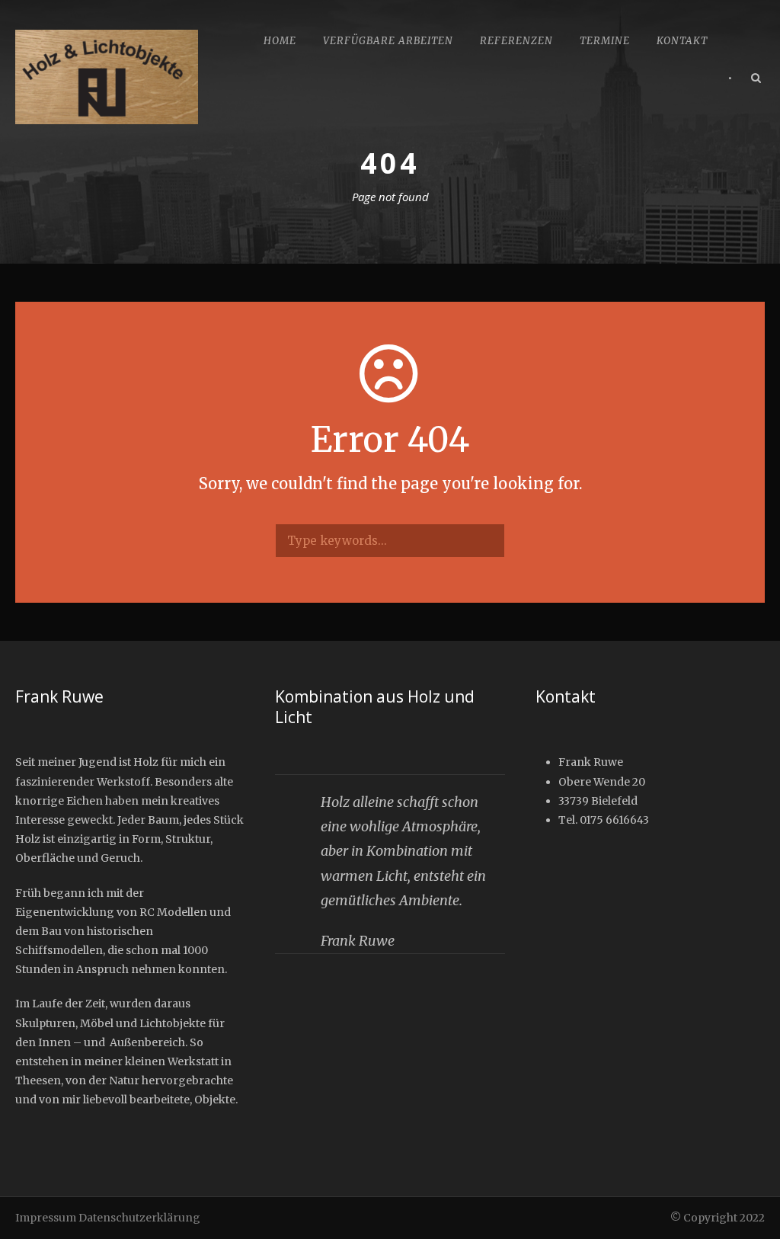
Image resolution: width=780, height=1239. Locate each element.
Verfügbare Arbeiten (388, 40)
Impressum (45, 1218)
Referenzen (516, 40)
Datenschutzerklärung (139, 1218)
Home (280, 40)
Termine (605, 40)
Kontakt (682, 40)
